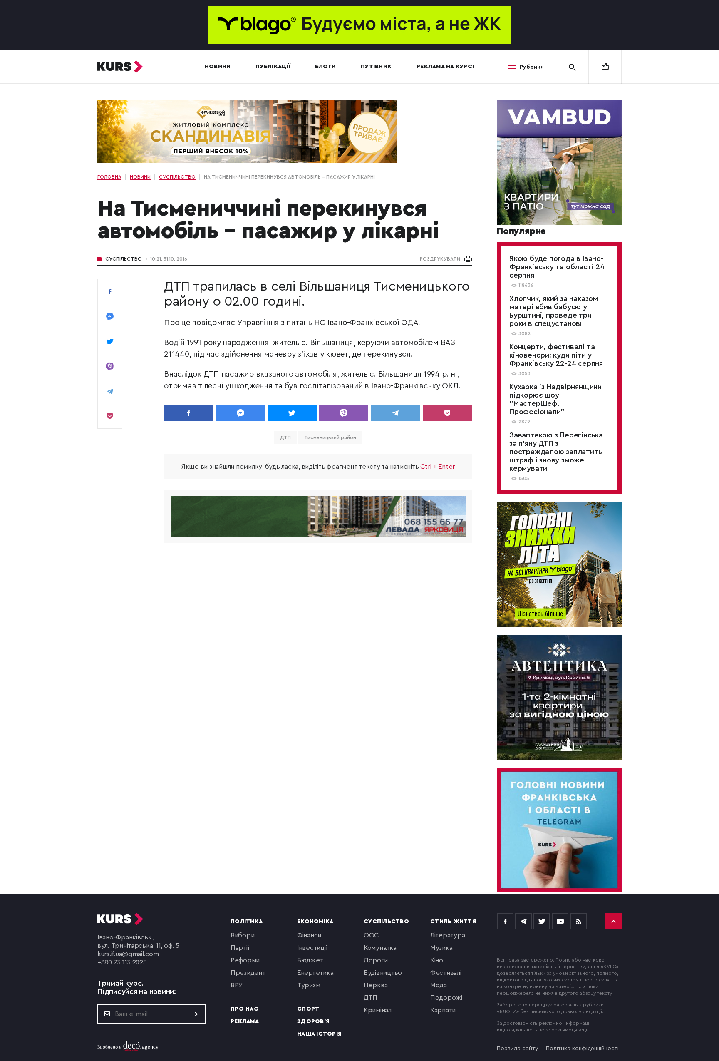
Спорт (308, 1009)
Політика (247, 921)
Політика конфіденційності (582, 1048)
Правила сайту (517, 1048)
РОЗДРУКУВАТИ (440, 258)
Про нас (244, 1009)
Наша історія (319, 1034)
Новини (218, 67)
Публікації (272, 67)
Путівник (376, 67)
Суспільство (123, 258)
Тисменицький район (330, 437)
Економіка (315, 921)
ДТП (285, 437)
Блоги (325, 67)
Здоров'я (313, 1021)
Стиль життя (453, 921)
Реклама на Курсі (445, 67)
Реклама (245, 1021)
